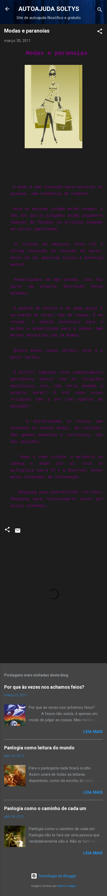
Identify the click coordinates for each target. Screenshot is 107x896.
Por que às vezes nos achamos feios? (44, 687)
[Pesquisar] (100, 10)
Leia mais (93, 731)
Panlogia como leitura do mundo (39, 747)
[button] (100, 32)
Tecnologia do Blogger (56, 876)
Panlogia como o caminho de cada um (45, 808)
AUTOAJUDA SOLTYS (48, 9)
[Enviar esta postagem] (18, 532)
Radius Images (67, 886)
